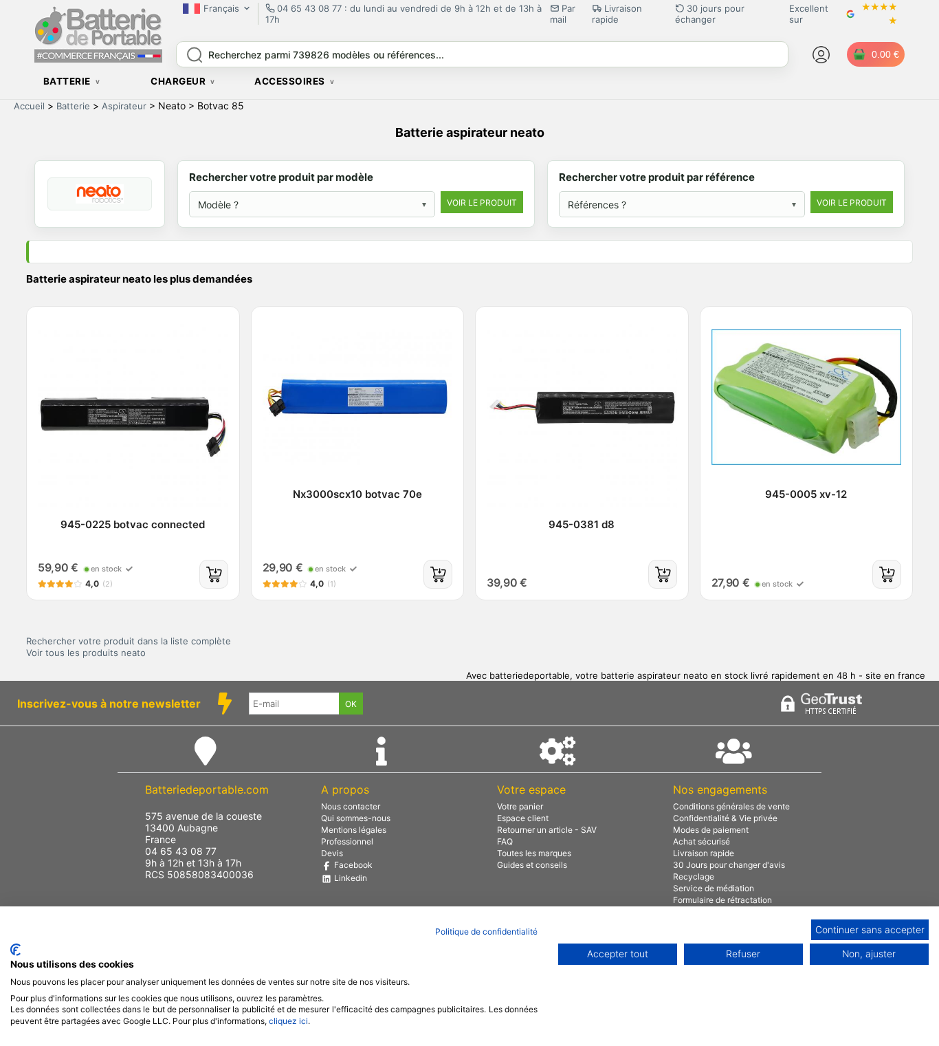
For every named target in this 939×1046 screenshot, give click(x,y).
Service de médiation (713, 888)
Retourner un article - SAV (547, 830)
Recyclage (693, 876)
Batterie (73, 105)
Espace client (523, 818)
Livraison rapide (703, 853)
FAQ (505, 841)
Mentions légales (353, 830)
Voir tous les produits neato (86, 652)
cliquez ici (288, 1021)
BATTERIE (67, 81)
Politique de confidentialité (486, 931)
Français (221, 8)
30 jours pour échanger (709, 14)
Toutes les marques (534, 853)
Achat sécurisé (701, 841)
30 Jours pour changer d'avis (729, 865)
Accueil (29, 105)
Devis (332, 853)
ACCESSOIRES (289, 81)
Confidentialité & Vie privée (725, 818)
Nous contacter (350, 806)
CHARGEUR (178, 81)
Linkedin (349, 878)
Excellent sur (808, 14)
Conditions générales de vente (731, 806)
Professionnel (347, 841)
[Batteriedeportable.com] (98, 59)
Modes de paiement (711, 830)
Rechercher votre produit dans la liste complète (128, 640)
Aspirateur (124, 105)
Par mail (562, 14)
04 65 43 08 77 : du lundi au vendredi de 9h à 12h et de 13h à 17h (403, 14)
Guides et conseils (532, 865)
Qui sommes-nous (355, 818)
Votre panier (520, 806)
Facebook (352, 865)
